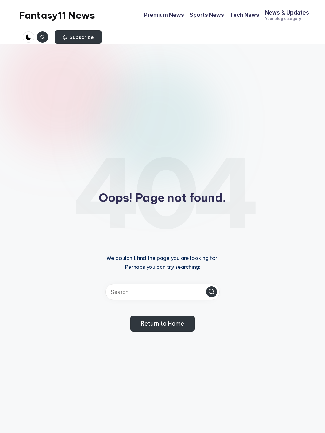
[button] (78, 37)
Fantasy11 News (57, 15)
